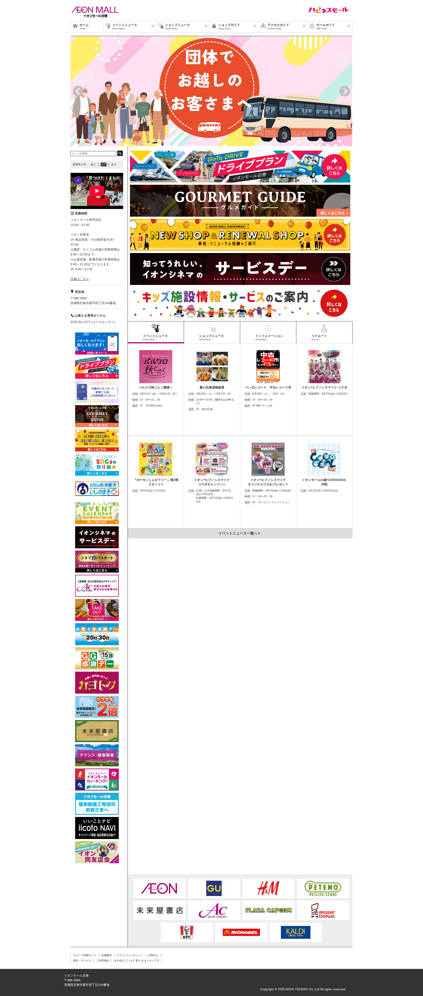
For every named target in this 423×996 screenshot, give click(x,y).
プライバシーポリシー (130, 955)
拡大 (114, 164)
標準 (103, 164)
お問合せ (153, 955)
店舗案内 (106, 955)
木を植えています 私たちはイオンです (137, 960)
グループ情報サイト (85, 955)
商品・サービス (82, 960)
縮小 (93, 164)
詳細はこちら (79, 279)
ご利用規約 (102, 960)
